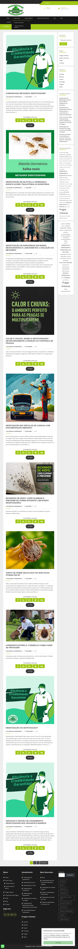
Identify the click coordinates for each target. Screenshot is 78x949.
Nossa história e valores (19, 26)
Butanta (70, 156)
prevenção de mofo (63, 216)
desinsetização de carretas (64, 188)
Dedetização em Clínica (30, 885)
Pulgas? (61, 84)
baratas (69, 154)
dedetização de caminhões (64, 179)
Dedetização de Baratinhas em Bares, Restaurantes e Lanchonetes (29, 905)
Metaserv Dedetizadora (65, 274)
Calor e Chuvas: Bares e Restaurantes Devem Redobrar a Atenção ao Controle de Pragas (65, 120)
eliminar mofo (68, 196)
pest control (67, 206)
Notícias (62, 206)
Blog (61, 18)
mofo (68, 204)
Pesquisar (61, 872)
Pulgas (68, 216)
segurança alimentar (63, 218)
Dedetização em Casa (29, 882)
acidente (61, 152)
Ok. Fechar (58, 942)
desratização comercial (63, 190)
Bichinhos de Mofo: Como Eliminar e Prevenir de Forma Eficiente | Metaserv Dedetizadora (65, 138)
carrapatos (68, 158)
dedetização (65, 177)
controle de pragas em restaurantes (66, 236)
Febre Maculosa (67, 198)
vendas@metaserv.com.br (65, 8)
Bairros (65, 154)
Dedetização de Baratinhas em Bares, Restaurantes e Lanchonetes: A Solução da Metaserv (65, 111)
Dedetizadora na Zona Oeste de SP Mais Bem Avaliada (47, 882)
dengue (69, 186)
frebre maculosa (69, 200)
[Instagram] (49, 3)
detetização (61, 192)
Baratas (61, 77)
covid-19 (65, 167)
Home (8, 18)
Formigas (62, 82)
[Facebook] (45, 3)
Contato (9, 22)
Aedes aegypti (65, 152)
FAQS (54, 18)
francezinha (62, 200)
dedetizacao (63, 171)
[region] (58, 937)
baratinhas (62, 156)
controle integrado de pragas (66, 240)
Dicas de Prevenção (65, 262)
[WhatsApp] (15, 914)
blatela (67, 156)
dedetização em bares (63, 186)
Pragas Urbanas (29, 18)
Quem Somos (17, 18)
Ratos (61, 87)
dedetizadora (63, 173)
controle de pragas (65, 234)
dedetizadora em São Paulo (65, 251)
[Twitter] (47, 3)
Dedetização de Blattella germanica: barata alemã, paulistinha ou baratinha (65, 101)
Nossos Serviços (19, 22)
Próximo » (44, 863)
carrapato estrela (62, 158)
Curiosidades (61, 169)
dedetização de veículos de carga (65, 183)
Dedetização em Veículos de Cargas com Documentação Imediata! (65, 129)
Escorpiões (61, 198)
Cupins (61, 79)
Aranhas (61, 74)
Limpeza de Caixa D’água (43, 18)
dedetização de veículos (64, 181)
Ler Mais (30, 125)
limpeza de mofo (62, 202)
